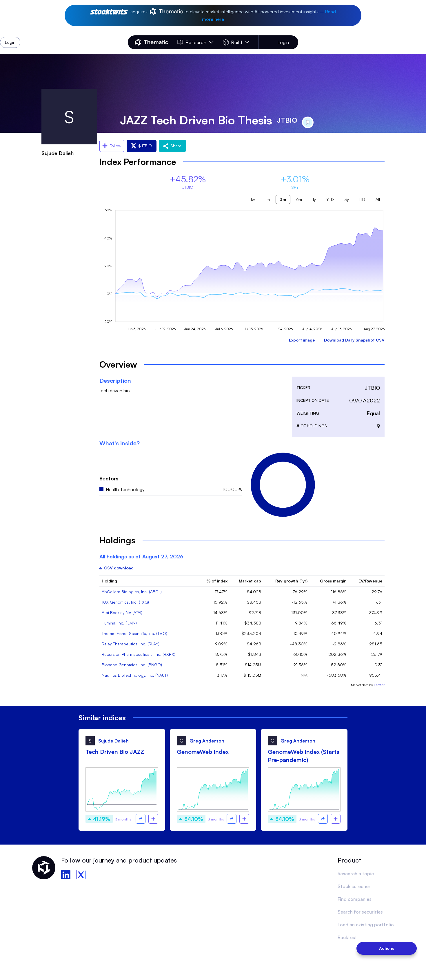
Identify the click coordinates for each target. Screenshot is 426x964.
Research (195, 42)
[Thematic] (151, 42)
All (378, 199)
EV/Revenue (370, 580)
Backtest (347, 937)
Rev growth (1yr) (291, 580)
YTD (330, 199)
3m (283, 199)
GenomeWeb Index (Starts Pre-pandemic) (303, 755)
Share (175, 145)
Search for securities (360, 912)
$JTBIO (145, 145)
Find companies (355, 899)
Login (283, 42)
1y (314, 199)
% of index (216, 580)
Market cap (250, 580)
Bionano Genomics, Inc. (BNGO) (132, 664)
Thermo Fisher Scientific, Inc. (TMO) (134, 633)
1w (252, 199)
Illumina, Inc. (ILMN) (119, 622)
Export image (302, 339)
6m (299, 199)
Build (236, 42)
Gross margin (333, 580)
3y (346, 199)
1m (267, 199)
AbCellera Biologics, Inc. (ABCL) (132, 591)
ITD (362, 199)
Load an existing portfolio (366, 924)
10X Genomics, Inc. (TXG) (125, 602)
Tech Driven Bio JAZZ (114, 751)
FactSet (379, 685)
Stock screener (354, 886)
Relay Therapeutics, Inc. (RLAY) (130, 643)
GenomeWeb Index (203, 751)
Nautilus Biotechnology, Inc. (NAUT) (135, 675)
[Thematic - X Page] (80, 874)
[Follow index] (153, 819)
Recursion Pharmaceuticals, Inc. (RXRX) (138, 654)
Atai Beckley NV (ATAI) (122, 612)
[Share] (140, 819)
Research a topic (356, 873)
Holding (109, 580)
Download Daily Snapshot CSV (354, 339)
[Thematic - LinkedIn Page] (65, 874)
